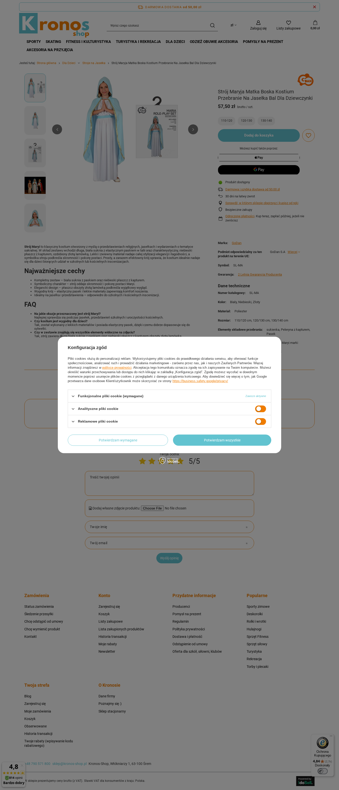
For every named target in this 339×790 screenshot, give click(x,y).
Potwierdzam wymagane (118, 440)
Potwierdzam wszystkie (222, 440)
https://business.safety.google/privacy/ (200, 381)
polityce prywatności (117, 367)
